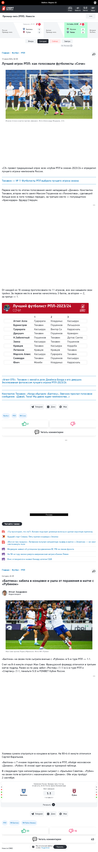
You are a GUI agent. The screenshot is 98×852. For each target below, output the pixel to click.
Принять (60, 847)
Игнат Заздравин (18, 592)
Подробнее (45, 848)
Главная (6, 53)
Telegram (39, 407)
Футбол (15, 53)
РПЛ (23, 53)
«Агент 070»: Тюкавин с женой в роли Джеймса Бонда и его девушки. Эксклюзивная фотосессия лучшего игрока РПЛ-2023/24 (42, 381)
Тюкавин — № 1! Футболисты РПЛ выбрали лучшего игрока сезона (40, 180)
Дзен (53, 407)
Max (65, 407)
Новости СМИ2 (7, 848)
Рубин (74, 795)
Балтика (23, 795)
